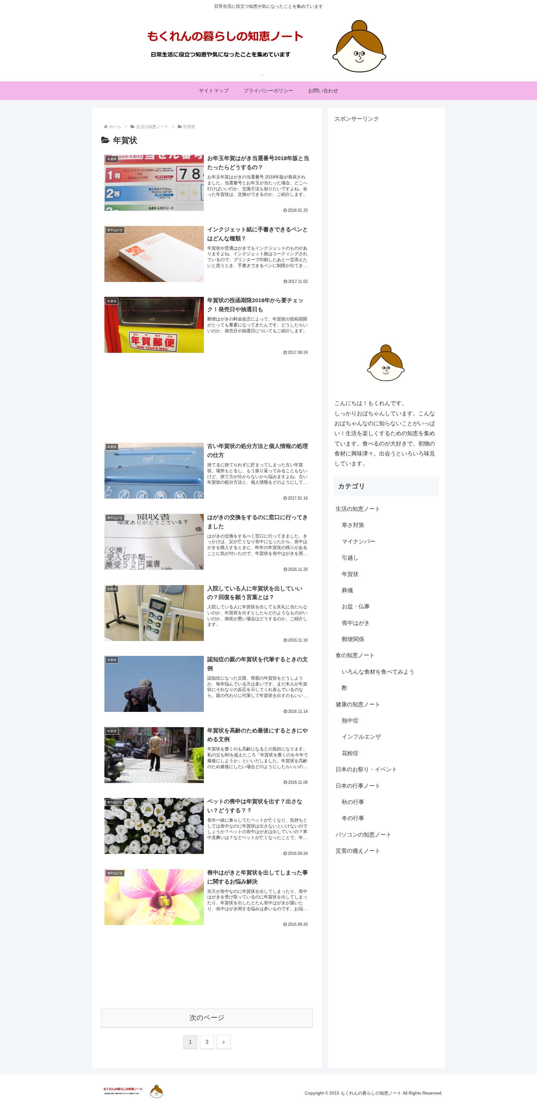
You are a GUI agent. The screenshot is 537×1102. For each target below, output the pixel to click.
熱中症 (350, 720)
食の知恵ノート (355, 655)
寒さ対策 (353, 525)
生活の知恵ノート (358, 509)
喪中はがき (356, 623)
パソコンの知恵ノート (364, 835)
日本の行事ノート (358, 786)
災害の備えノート (358, 851)
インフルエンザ (361, 737)
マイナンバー (358, 541)
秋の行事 (353, 802)
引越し (350, 558)
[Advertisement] (207, 390)
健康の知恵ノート (358, 704)
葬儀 (347, 590)
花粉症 (350, 753)
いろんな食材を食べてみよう (378, 672)
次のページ (207, 1017)
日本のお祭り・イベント (366, 769)
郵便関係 (353, 639)
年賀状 (350, 574)
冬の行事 (353, 818)
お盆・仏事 (356, 606)
